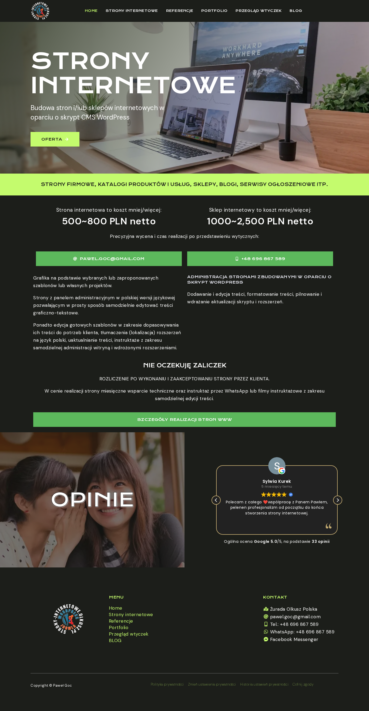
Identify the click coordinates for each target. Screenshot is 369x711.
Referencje (179, 11)
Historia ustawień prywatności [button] (264, 684)
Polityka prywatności (167, 684)
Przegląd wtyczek (258, 11)
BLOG (296, 11)
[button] (338, 500)
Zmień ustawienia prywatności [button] (212, 684)
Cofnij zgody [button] (303, 684)
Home (91, 11)
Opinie (92, 499)
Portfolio (214, 11)
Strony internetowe (132, 11)
